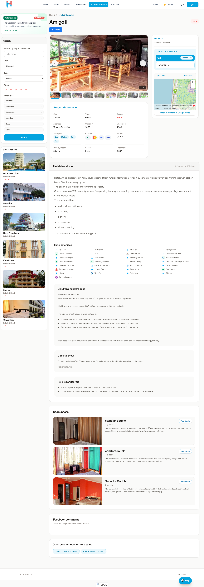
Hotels (52, 15)
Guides (56, 4)
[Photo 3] (77, 95)
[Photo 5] (99, 95)
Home (45, 4)
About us (116, 4)
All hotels (182, 574)
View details (185, 421)
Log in (181, 4)
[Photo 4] (88, 95)
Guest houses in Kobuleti (66, 551)
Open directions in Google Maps (175, 112)
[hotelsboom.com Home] (9, 4)
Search (24, 137)
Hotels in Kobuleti (66, 15)
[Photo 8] (133, 95)
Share (57, 29)
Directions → (189, 76)
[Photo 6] (111, 95)
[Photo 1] (55, 95)
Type (6, 73)
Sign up (192, 4)
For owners (81, 4)
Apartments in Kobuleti (93, 551)
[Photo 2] (66, 95)
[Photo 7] (122, 95)
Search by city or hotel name (17, 48)
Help (185, 580)
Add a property (98, 4)
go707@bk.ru (164, 65)
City (6, 60)
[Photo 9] (144, 95)
